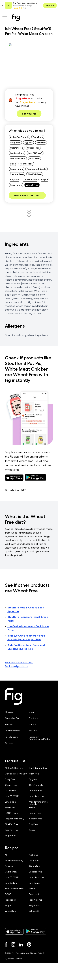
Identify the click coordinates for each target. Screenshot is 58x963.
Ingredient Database (13, 959)
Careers (9, 743)
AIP (6, 855)
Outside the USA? (15, 490)
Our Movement (12, 731)
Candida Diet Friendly (16, 774)
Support (33, 724)
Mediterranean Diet (14, 888)
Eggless (28, 142)
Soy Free (14, 179)
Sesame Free (17, 174)
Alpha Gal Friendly (19, 137)
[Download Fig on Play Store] (35, 931)
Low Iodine (10, 802)
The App (9, 712)
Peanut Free (26, 163)
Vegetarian (16, 185)
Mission (33, 731)
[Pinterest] (29, 944)
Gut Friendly (11, 872)
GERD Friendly (36, 785)
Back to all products (16, 666)
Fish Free (41, 142)
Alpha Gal (34, 855)
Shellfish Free (35, 174)
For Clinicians (11, 737)
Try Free (50, 5)
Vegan (44, 179)
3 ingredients (22, 98)
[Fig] (16, 17)
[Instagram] (13, 944)
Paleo (13, 163)
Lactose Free (17, 153)
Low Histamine (17, 158)
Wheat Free (32, 185)
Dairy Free (15, 142)
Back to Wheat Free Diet (19, 662)
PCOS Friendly (12, 813)
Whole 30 (34, 911)
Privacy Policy (37, 953)
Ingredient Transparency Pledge (39, 738)
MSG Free (34, 158)
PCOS (8, 894)
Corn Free (38, 137)
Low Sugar (34, 883)
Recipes (9, 724)
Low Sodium (11, 883)
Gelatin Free (16, 147)
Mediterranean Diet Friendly (38, 803)
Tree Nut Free (30, 179)
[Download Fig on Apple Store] (14, 931)
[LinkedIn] (21, 944)
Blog (31, 712)
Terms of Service (23, 953)
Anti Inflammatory (38, 768)
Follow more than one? (27, 195)
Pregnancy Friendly (36, 169)
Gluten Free (33, 147)
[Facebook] (6, 944)
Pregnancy (10, 900)
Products (33, 718)
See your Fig (29, 113)
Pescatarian (16, 169)
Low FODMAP (35, 153)
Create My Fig (12, 718)
